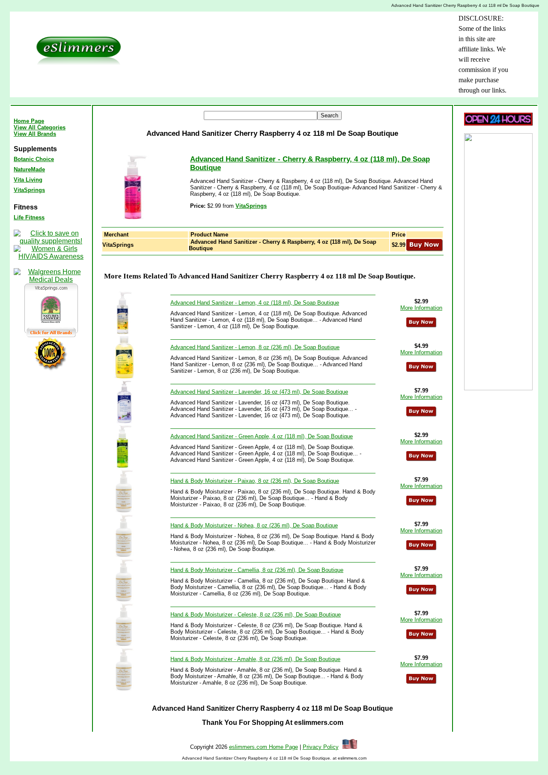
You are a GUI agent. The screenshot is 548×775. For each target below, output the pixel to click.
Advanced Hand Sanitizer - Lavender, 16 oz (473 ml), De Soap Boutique (259, 392)
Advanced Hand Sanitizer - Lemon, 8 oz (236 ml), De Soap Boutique (255, 347)
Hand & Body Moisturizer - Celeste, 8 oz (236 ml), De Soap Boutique (255, 614)
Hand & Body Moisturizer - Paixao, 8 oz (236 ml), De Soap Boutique (254, 481)
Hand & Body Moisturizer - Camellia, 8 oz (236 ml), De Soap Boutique (256, 570)
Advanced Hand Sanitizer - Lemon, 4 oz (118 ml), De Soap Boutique (254, 302)
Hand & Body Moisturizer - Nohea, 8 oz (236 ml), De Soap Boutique (254, 525)
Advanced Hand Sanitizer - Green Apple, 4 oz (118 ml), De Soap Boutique (261, 436)
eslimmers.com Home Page (263, 747)
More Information (421, 308)
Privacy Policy (321, 747)
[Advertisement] (277, 32)
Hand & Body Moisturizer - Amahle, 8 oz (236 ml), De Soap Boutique (255, 659)
